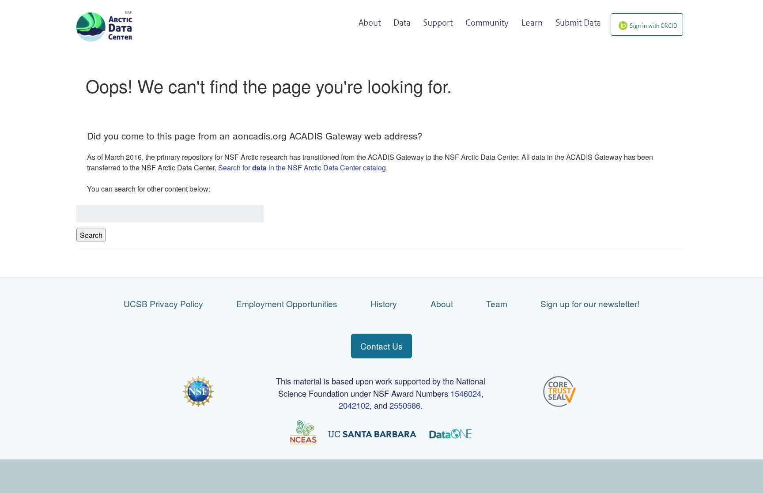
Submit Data (578, 23)
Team (496, 303)
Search (91, 235)
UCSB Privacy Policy (163, 303)
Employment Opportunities (286, 303)
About (442, 303)
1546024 (465, 393)
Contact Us (381, 346)
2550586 (404, 405)
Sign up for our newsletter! (589, 303)
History (383, 303)
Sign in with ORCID (653, 26)
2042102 (354, 405)
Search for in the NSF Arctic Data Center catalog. (303, 167)
